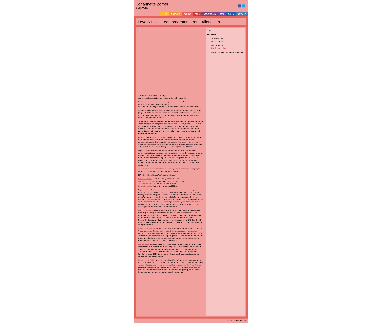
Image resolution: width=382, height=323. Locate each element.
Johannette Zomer (152, 4)
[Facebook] (239, 5)
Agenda (187, 14)
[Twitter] (243, 5)
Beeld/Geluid (210, 14)
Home (164, 14)
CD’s (222, 14)
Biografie (175, 14)
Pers (197, 14)
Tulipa (231, 14)
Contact (242, 14)
